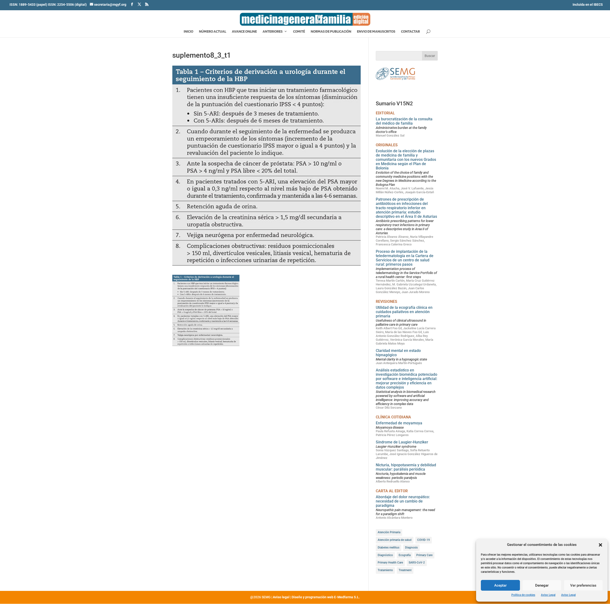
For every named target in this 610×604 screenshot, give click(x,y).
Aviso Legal (548, 595)
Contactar (410, 32)
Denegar (542, 585)
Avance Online (244, 32)
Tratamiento (385, 570)
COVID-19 (423, 540)
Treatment (405, 570)
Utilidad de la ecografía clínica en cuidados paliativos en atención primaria (404, 311)
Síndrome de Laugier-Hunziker (402, 442)
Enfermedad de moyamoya (399, 423)
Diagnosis (411, 547)
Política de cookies (523, 595)
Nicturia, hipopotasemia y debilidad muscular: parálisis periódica (406, 467)
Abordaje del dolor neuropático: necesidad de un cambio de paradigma (403, 501)
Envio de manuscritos (376, 32)
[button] (600, 545)
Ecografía (405, 555)
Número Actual (212, 32)
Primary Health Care (390, 562)
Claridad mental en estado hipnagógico (398, 352)
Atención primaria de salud (395, 540)
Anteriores (273, 32)
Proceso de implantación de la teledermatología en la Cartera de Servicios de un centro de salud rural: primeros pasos (404, 258)
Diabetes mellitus (388, 547)
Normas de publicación (331, 32)
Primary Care (424, 555)
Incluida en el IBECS (588, 4)
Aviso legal (281, 597)
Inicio (188, 32)
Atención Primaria (389, 532)
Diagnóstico (385, 555)
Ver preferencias (583, 585)
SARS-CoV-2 (417, 562)
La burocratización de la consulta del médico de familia (404, 121)
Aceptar (500, 585)
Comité (299, 32)
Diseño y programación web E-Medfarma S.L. (326, 597)
